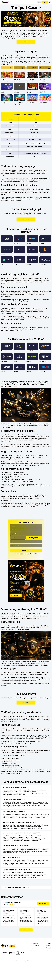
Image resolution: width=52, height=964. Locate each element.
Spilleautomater (44, 67)
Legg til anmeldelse (43, 903)
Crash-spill (31, 67)
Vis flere (26, 929)
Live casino (18, 67)
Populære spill (5, 67)
